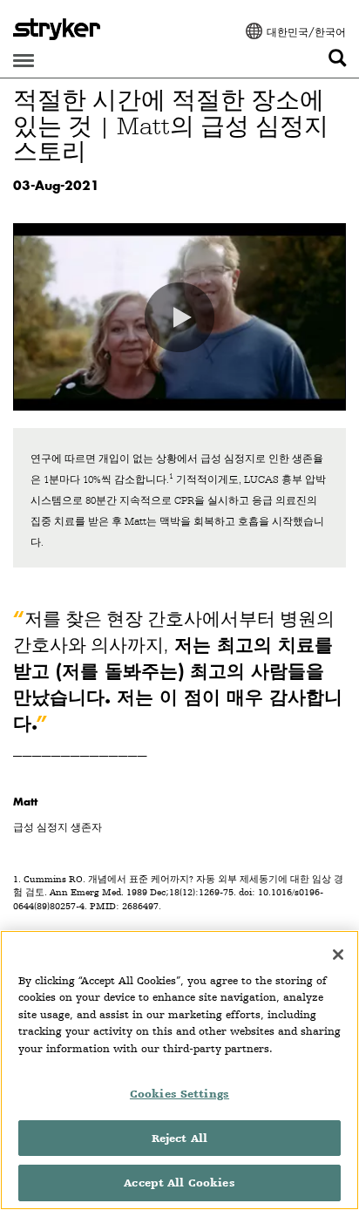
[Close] (338, 954)
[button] (179, 317)
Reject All (179, 1138)
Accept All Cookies (179, 1182)
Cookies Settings (179, 1093)
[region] (179, 1070)
